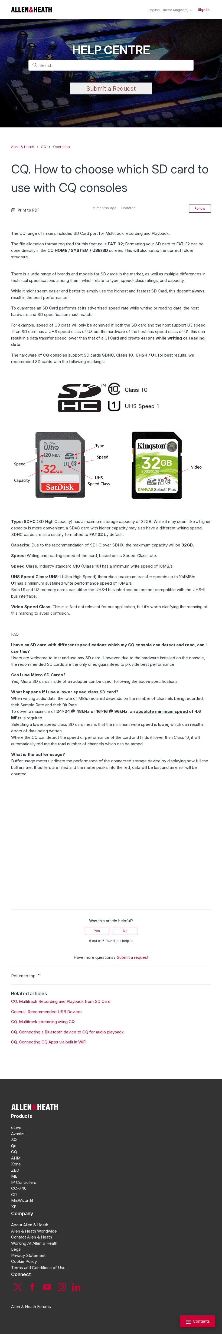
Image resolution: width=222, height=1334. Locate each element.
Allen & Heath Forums (31, 1306)
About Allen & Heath (29, 1224)
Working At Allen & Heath (34, 1243)
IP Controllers (23, 1182)
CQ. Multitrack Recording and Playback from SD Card (60, 1001)
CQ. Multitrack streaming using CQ (43, 1021)
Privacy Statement (28, 1255)
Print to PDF (29, 210)
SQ (14, 1139)
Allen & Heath (22, 146)
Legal (16, 1249)
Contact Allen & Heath (31, 1237)
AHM (16, 1158)
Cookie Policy (24, 1261)
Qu (13, 1145)
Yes (97, 931)
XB (14, 1206)
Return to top (24, 975)
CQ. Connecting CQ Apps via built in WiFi (48, 1042)
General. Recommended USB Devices (47, 1011)
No (125, 931)
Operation (61, 146)
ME (14, 1176)
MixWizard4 (22, 1200)
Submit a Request (111, 88)
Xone (16, 1164)
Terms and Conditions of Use (38, 1267)
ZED (15, 1170)
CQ (43, 146)
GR (14, 1194)
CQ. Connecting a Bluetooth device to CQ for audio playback (67, 1032)
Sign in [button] (204, 10)
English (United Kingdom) (168, 10)
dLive (16, 1127)
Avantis (17, 1133)
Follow (200, 208)
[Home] (31, 9)
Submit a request (132, 957)
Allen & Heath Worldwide (34, 1231)
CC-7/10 (19, 1188)
